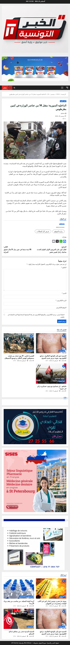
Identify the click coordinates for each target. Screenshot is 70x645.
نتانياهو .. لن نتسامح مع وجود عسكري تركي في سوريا (51, 387)
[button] (67, 87)
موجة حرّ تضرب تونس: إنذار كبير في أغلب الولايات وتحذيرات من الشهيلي (52, 602)
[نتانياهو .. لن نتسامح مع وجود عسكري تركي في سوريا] (51, 373)
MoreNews (27, 643)
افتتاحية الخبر (23, 596)
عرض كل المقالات (43, 231)
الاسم (64, 293)
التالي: (17, 249)
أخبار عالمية (63, 101)
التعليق (63, 267)
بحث (65, 397)
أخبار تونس (62, 596)
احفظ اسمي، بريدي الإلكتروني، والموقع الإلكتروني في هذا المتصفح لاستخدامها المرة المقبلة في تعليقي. (36, 316)
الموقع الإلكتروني (61, 308)
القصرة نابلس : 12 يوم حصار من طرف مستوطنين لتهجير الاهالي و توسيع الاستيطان (19, 357)
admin (63, 113)
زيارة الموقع (58, 231)
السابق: (51, 249)
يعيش (5, 88)
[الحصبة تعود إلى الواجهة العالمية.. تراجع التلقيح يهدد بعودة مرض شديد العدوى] (51, 343)
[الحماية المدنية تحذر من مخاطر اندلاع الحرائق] (19, 619)
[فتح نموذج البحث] (14, 87)
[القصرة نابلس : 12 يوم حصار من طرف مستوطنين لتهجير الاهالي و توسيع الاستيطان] (19, 343)
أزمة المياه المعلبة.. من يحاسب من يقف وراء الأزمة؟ (19, 602)
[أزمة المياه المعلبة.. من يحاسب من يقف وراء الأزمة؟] (19, 588)
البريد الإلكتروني (61, 300)
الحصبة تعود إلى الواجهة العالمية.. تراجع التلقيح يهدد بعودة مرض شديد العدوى (53, 357)
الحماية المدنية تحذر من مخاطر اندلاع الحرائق (21, 632)
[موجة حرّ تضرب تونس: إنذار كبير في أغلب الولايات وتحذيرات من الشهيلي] (51, 588)
